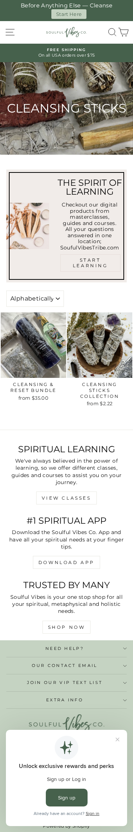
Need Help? (64, 648)
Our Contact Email (64, 665)
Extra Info (64, 699)
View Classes (66, 498)
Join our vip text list (65, 682)
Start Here (69, 14)
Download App (66, 562)
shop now (66, 627)
